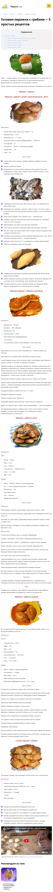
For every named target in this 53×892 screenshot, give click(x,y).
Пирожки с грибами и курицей (14, 45)
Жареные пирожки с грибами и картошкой (17, 40)
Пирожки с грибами (10, 36)
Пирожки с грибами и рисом (14, 42)
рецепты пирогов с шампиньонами (33, 856)
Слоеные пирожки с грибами (14, 47)
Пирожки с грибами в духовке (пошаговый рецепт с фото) (21, 38)
